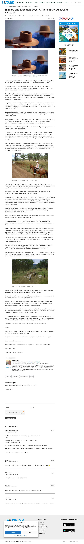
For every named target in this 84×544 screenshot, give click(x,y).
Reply (52, 430)
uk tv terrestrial (10, 430)
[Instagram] (10, 367)
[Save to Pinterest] (63, 18)
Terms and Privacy (23, 535)
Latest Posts (12, 358)
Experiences (42, 533)
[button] (36, 522)
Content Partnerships (42, 527)
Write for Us (65, 541)
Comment (9, 389)
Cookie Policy (17, 535)
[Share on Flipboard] (66, 18)
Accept (13, 532)
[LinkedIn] (8, 367)
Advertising (42, 524)
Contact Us (42, 529)
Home (6, 6)
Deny (29, 532)
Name (8, 407)
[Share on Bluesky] (72, 18)
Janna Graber (16, 360)
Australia (35, 6)
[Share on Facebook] (60, 18)
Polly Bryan (10, 18)
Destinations (12, 6)
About (7, 358)
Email (33, 407)
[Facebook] (7, 367)
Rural (31, 376)
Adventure (8, 376)
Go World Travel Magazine (34, 361)
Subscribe (78, 2)
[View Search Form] (72, 2)
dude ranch (15, 376)
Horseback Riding (24, 376)
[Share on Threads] (69, 18)
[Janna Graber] (8, 362)
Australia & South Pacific (24, 6)
